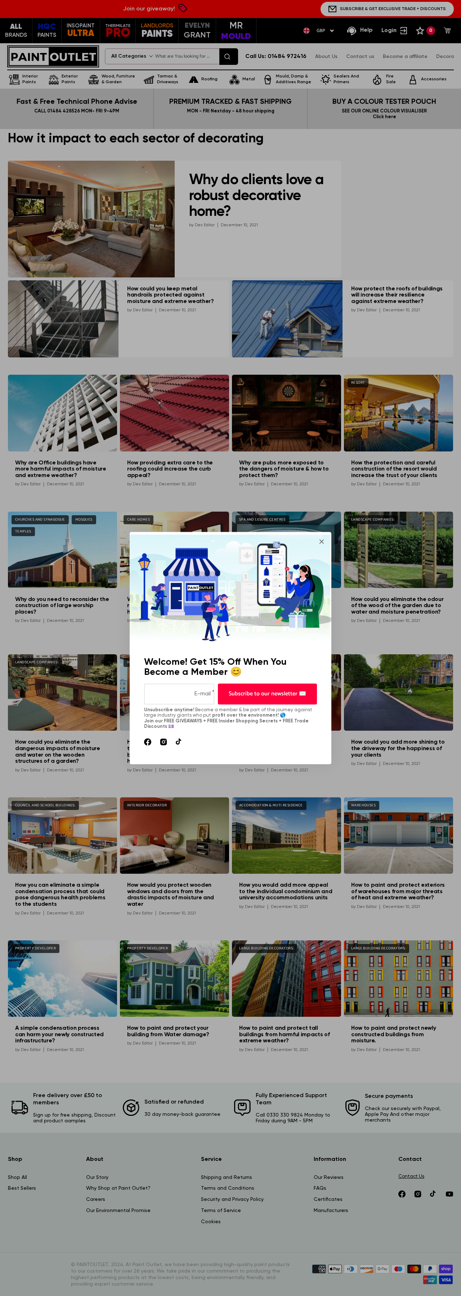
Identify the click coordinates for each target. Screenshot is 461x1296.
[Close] (321, 541)
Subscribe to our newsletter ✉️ (267, 694)
